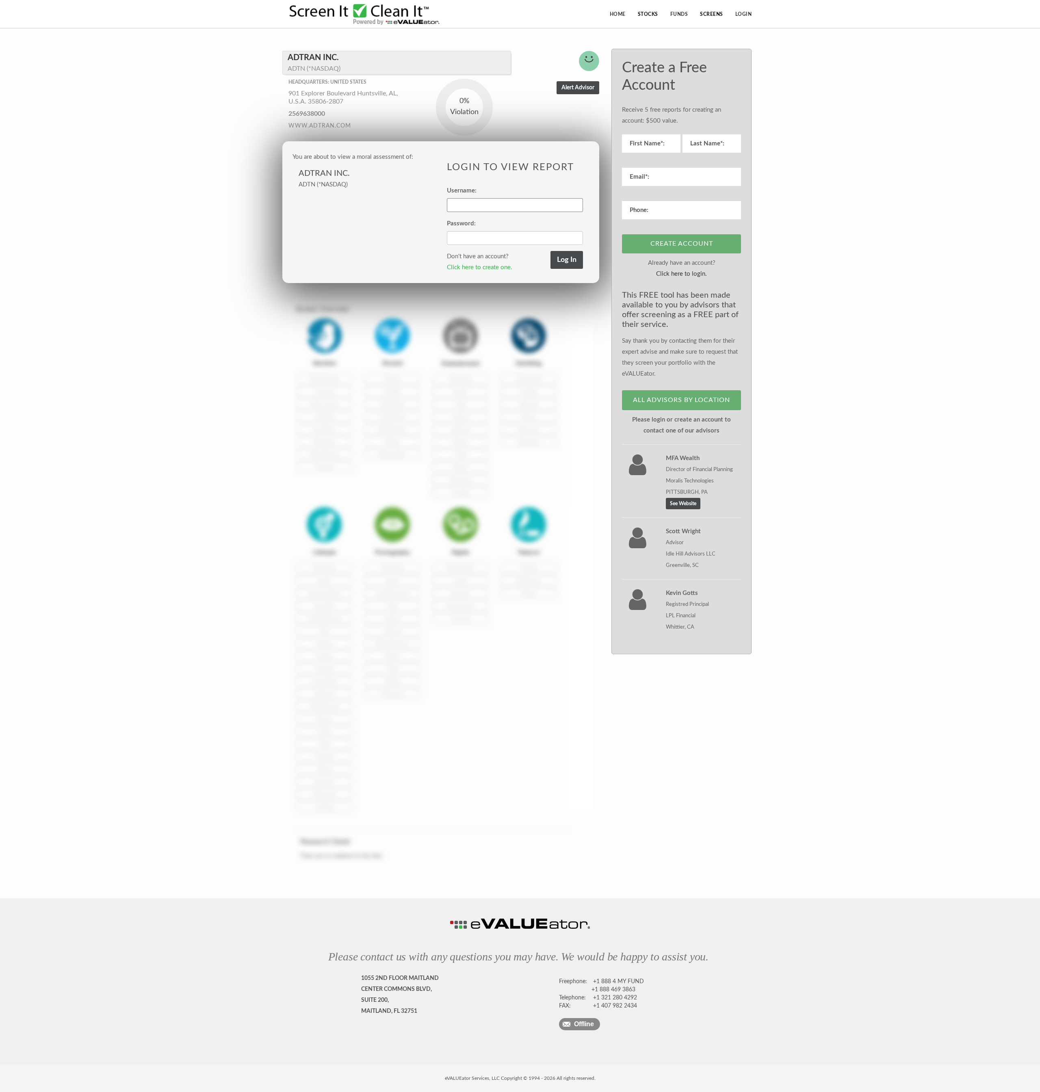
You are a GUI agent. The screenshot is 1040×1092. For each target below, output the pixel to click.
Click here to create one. (479, 267)
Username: (462, 191)
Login (743, 14)
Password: (461, 224)
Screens (711, 14)
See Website (683, 503)
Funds (679, 14)
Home (618, 14)
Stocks (648, 14)
